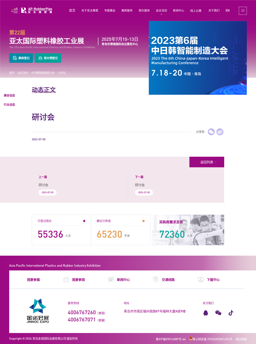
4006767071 (82, 319)
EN (228, 10)
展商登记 (24, 58)
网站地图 (241, 339)
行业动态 (9, 104)
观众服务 (144, 10)
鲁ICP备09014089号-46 (171, 339)
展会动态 (9, 95)
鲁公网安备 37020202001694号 (212, 339)
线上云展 (195, 10)
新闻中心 (178, 10)
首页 (72, 10)
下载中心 (213, 279)
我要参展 (33, 279)
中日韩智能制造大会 (43, 72)
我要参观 (78, 279)
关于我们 (214, 10)
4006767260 (82, 312)
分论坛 (62, 72)
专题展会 (109, 10)
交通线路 (168, 279)
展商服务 (127, 10)
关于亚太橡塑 (89, 10)
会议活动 (161, 10)
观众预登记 (51, 58)
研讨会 (43, 185)
